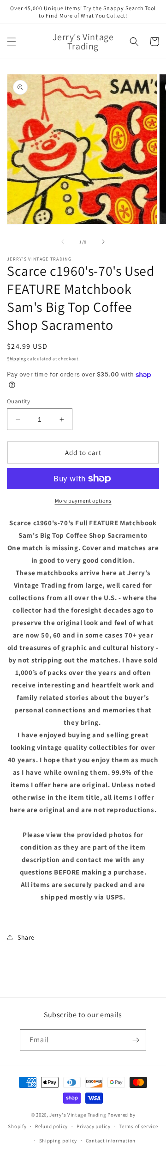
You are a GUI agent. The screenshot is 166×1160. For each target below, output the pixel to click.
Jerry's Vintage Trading (77, 1114)
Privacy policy (94, 1126)
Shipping (16, 359)
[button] (11, 41)
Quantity (18, 401)
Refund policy (51, 1126)
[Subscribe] (135, 1040)
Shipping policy (58, 1140)
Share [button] (26, 937)
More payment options (83, 500)
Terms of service (138, 1126)
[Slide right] (103, 241)
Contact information (111, 1140)
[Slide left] (63, 241)
